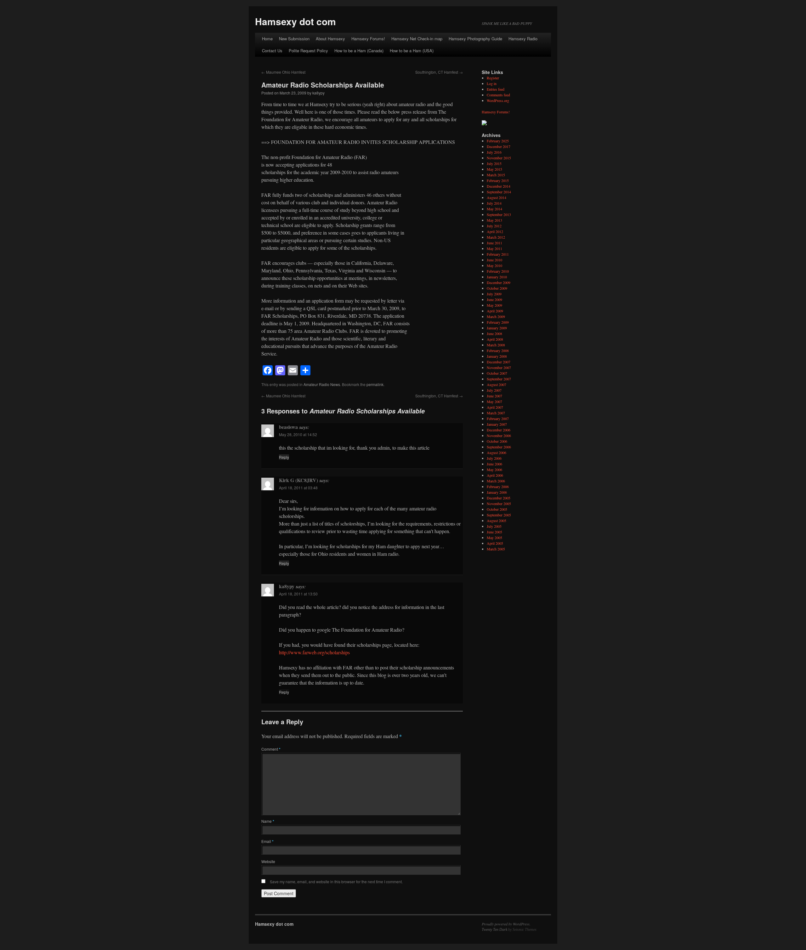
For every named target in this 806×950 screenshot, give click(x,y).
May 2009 (494, 305)
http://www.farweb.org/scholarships (314, 652)
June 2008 (494, 333)
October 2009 (497, 288)
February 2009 (498, 322)
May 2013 (494, 220)
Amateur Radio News (322, 384)
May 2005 (494, 537)
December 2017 (498, 146)
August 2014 (496, 197)
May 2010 (494, 265)
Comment (271, 749)
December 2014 (498, 186)
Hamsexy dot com (295, 21)
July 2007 (494, 390)
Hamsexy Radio (522, 39)
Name (267, 821)
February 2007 (498, 418)
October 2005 (497, 509)
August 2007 (496, 384)
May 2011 (494, 248)
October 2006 (497, 441)
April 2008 (495, 339)
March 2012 (496, 237)
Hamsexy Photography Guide (475, 39)
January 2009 (497, 327)
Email (267, 841)
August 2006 (496, 452)
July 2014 (494, 203)
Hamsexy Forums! (368, 39)
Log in (492, 83)
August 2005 (496, 520)
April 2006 (495, 475)
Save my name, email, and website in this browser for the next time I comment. (336, 881)
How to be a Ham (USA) (412, 51)
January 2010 (497, 276)
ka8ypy (318, 92)
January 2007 (497, 424)
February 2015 (498, 180)
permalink (374, 384)
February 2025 (498, 140)
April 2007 (495, 407)
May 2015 (494, 169)
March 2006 (496, 480)
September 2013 (499, 214)
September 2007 (499, 378)
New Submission (294, 39)
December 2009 (498, 282)
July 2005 (494, 526)
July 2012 (494, 225)
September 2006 (499, 446)
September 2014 (499, 191)
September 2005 (499, 514)
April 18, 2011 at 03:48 (298, 487)
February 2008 (498, 350)
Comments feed (498, 94)
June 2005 (494, 531)
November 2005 (499, 503)
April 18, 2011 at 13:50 (298, 593)
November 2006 (499, 435)
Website (268, 861)
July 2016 (494, 152)
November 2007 (499, 367)
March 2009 (496, 316)
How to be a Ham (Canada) (358, 51)
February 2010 (498, 271)
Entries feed (495, 89)
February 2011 (498, 254)
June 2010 (494, 259)
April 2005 (495, 543)
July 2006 (494, 458)
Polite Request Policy (308, 51)
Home (267, 39)
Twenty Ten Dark (494, 929)
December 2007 (498, 361)
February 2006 (498, 486)
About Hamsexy (330, 39)
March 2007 (496, 412)
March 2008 (496, 344)
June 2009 (494, 299)
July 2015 (494, 163)
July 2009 (494, 293)
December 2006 (498, 429)
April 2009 (495, 310)
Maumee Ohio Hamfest (283, 72)
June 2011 (494, 242)
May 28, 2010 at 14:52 (298, 434)
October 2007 (497, 373)
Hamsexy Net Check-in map (416, 39)
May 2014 (494, 208)
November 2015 (499, 157)
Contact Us (272, 51)
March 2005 (496, 548)
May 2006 (494, 469)
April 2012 (495, 231)
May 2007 (494, 401)
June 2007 (494, 395)
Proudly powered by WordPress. (506, 923)
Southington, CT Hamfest (439, 72)
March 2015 (496, 174)
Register (493, 77)
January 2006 (497, 492)
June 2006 (494, 463)
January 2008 (497, 356)
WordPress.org (498, 100)
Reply (284, 457)
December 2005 (498, 497)
